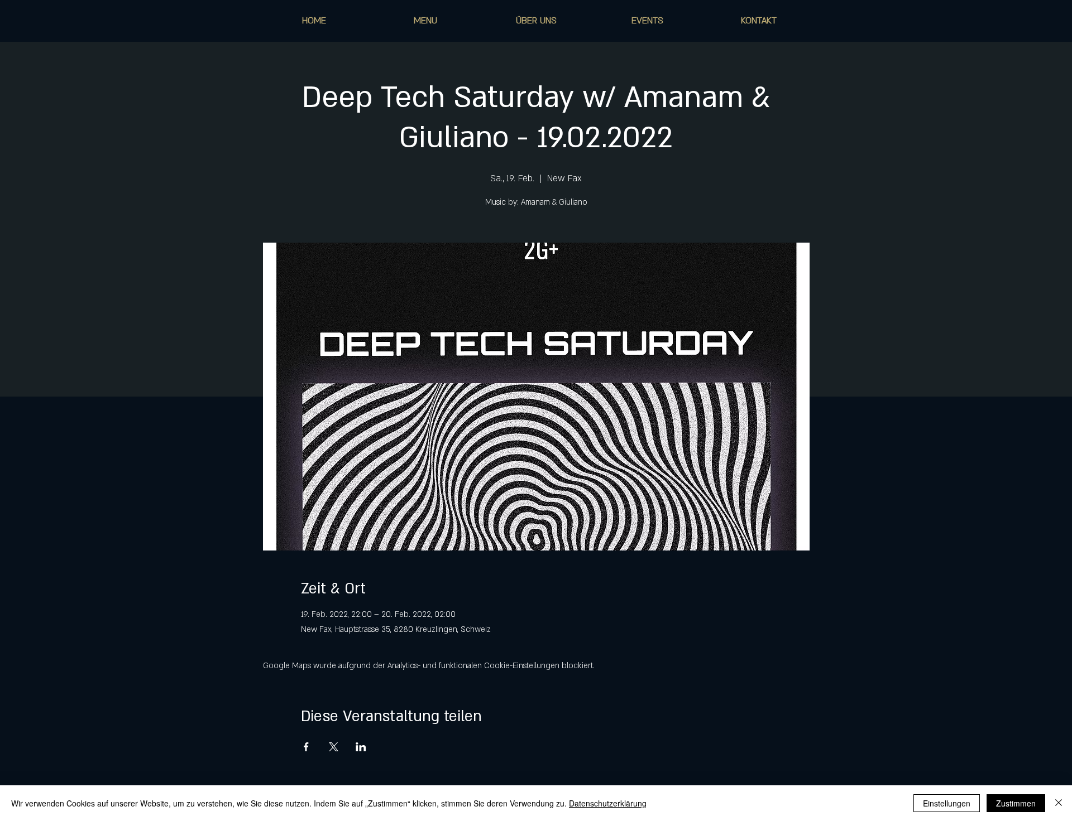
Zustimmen (1016, 803)
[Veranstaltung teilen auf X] (333, 746)
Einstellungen (946, 803)
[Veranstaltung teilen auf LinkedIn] (361, 746)
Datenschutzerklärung (608, 803)
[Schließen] (1058, 803)
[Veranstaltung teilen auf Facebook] (306, 746)
